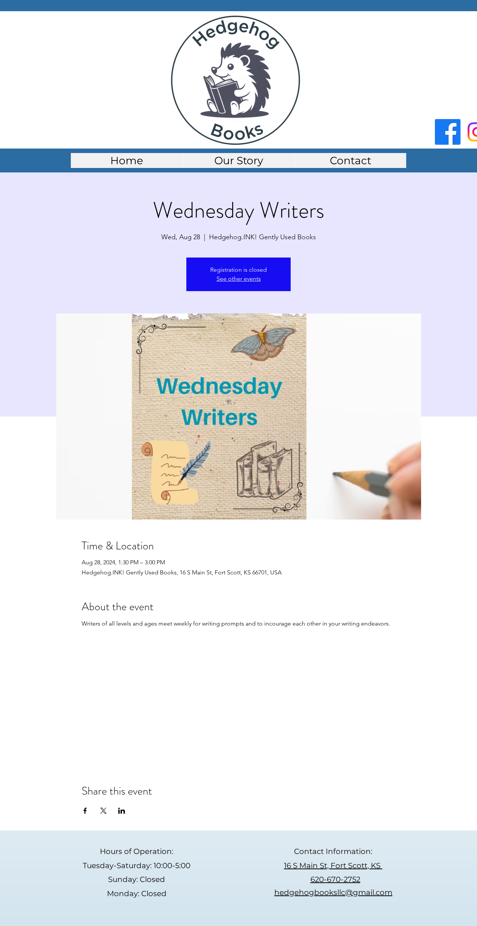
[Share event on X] (103, 811)
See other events (239, 278)
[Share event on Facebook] (85, 811)
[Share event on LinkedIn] (121, 811)
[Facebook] (448, 132)
